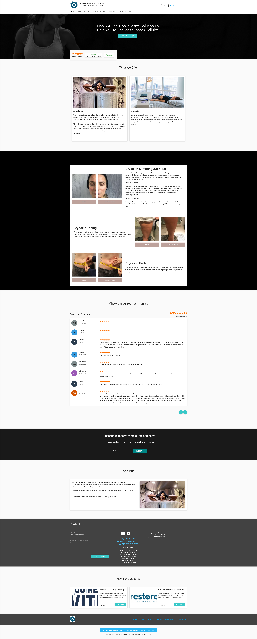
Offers (79, 11)
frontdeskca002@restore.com (178, 6)
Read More (120, 604)
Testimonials (112, 11)
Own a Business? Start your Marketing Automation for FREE (128, 630)
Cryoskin (95, 11)
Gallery (102, 11)
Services (86, 11)
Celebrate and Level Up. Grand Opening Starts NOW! (118, 590)
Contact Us (122, 11)
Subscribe (140, 451)
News (130, 11)
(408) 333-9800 (183, 4)
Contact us (127, 36)
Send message (100, 556)
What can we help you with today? (79, 540)
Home (72, 11)
